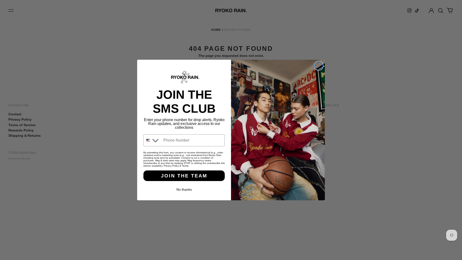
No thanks (184, 189)
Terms (185, 165)
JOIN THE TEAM (184, 175)
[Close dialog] (318, 66)
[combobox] (152, 140)
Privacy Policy (171, 165)
